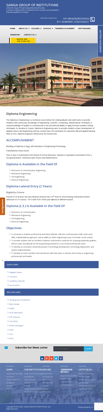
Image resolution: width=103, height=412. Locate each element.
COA (11, 334)
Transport (15, 35)
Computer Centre (47, 383)
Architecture (10, 377)
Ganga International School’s (33, 392)
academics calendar (17, 281)
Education (9, 386)
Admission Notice (66, 379)
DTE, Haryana (14, 317)
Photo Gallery (46, 392)
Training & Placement (65, 28)
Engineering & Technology (14, 374)
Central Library (47, 380)
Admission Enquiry (66, 385)
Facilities (45, 386)
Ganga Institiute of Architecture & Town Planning (30, 383)
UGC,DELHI (13, 321)
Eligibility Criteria (15, 272)
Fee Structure (14, 285)
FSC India (94, 407)
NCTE (11, 338)
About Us (23, 28)
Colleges (35, 28)
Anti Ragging (84, 28)
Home (12, 28)
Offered (75, 376)
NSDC (11, 330)
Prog (62, 376)
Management (10, 383)
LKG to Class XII (11, 389)
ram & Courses (68, 376)
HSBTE (11, 308)
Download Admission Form (69, 382)
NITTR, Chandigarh (16, 325)
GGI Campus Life (47, 377)
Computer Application (13, 380)
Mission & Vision (47, 374)
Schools (47, 28)
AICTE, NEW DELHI (15, 313)
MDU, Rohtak (14, 304)
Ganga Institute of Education (33, 389)
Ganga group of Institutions (19, 300)
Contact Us (29, 35)
